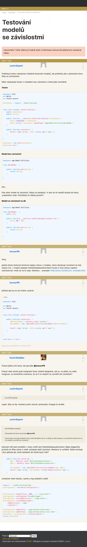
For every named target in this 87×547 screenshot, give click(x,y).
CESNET (29, 541)
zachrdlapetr (16, 65)
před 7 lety (6, 61)
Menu (4, 9)
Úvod (4, 12)
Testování (11, 12)
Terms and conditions (10, 539)
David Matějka (17, 357)
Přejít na (5, 536)
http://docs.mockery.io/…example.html (68, 270)
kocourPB (14, 251)
